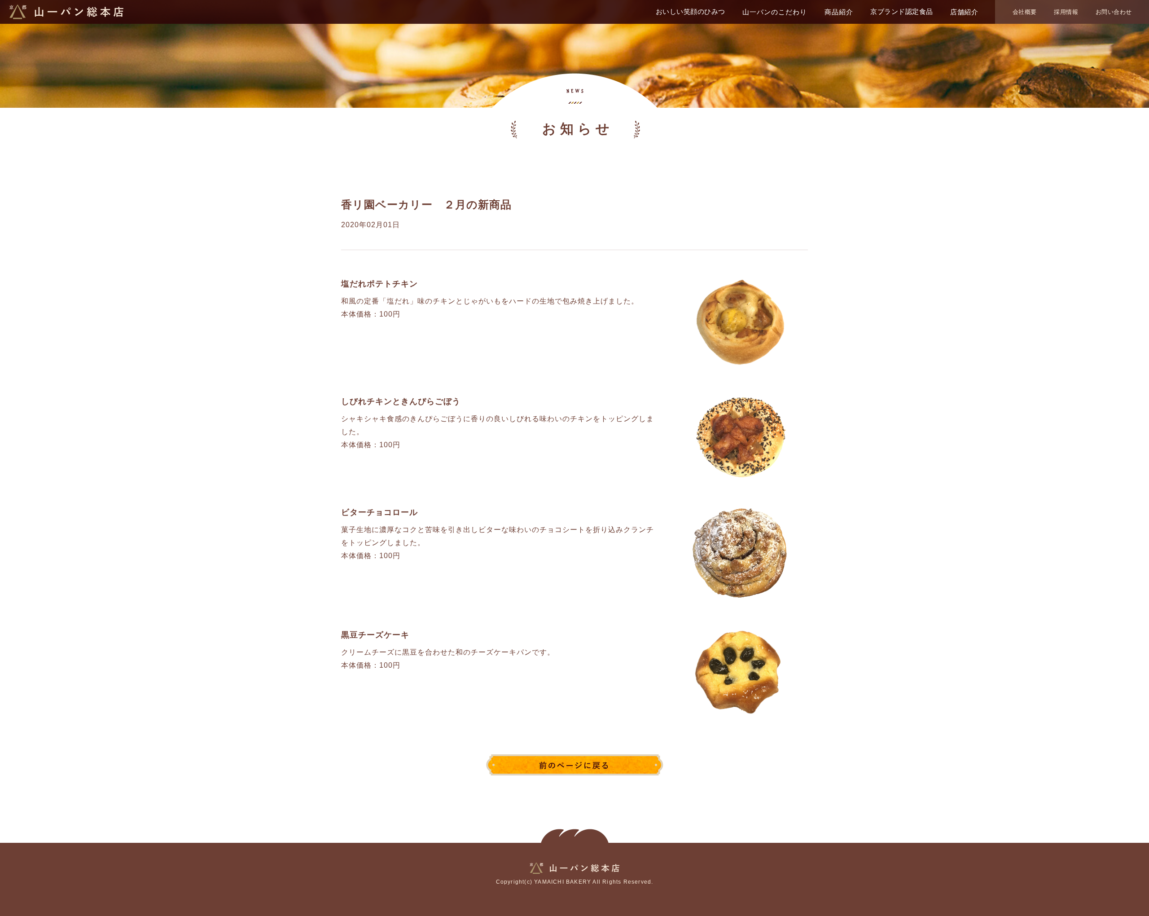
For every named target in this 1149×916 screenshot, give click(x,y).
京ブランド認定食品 (901, 11)
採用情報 (1066, 12)
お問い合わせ (1114, 12)
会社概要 (1025, 12)
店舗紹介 (964, 12)
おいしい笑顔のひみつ (690, 11)
